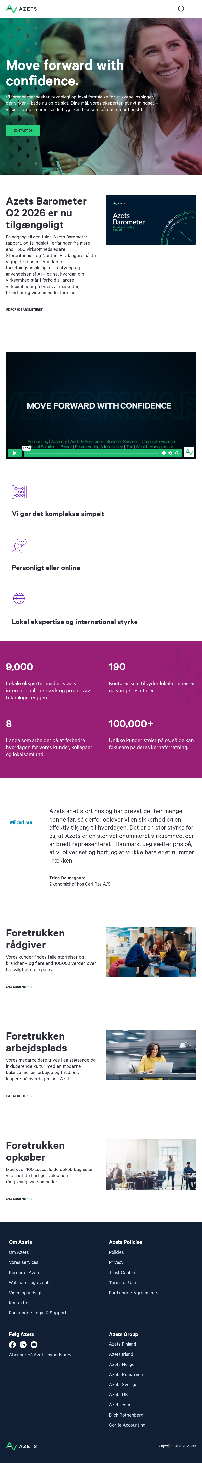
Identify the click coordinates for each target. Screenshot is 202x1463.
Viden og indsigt (25, 1293)
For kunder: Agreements (133, 1293)
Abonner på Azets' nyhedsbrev (40, 1355)
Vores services (23, 1262)
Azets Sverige (123, 1384)
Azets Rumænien (126, 1374)
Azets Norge (122, 1364)
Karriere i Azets (24, 1272)
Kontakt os (23, 130)
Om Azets (19, 1252)
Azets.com (119, 1404)
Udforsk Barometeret (24, 309)
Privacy (116, 1262)
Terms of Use (122, 1282)
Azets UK (118, 1394)
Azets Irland (121, 1354)
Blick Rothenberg (126, 1415)
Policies (116, 1252)
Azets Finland (122, 1344)
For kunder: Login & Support (38, 1313)
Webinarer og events (30, 1282)
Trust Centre (122, 1272)
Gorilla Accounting (127, 1425)
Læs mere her (17, 986)
